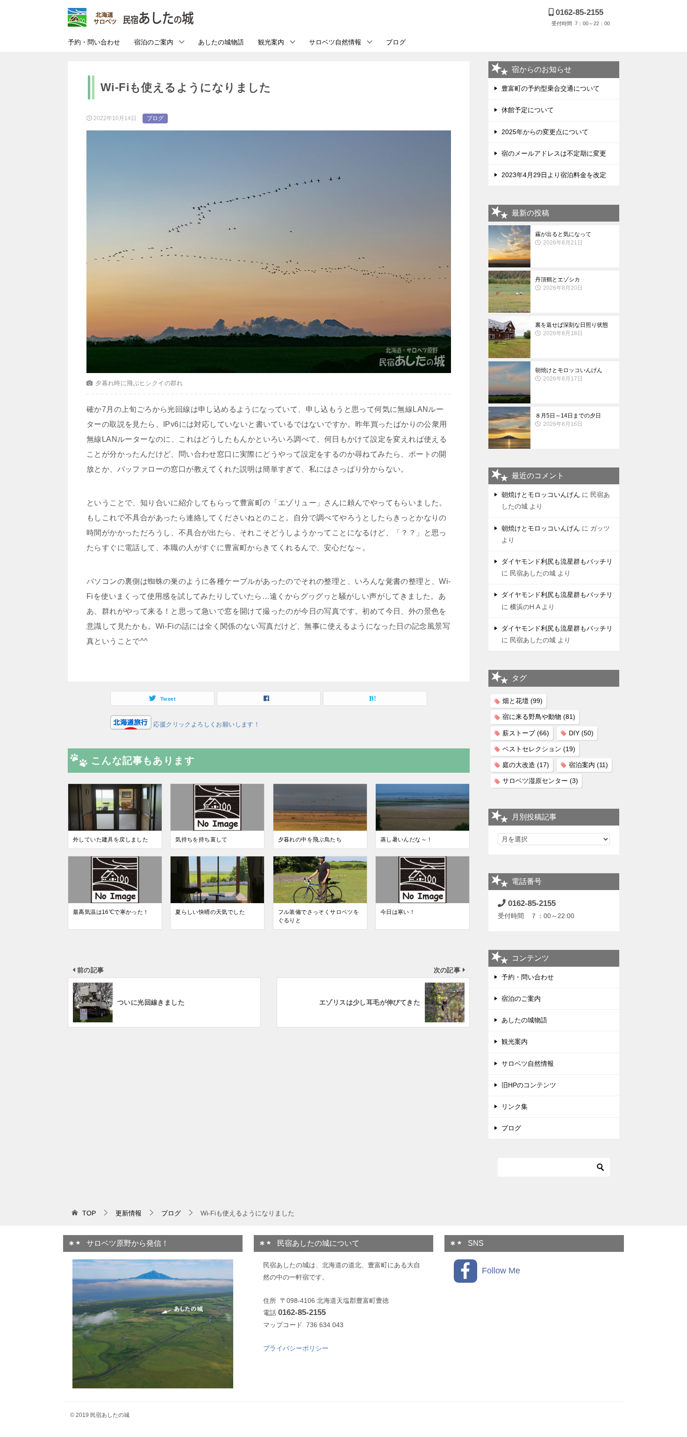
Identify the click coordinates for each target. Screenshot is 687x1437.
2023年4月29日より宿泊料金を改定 (553, 175)
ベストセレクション (538, 749)
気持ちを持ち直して (201, 839)
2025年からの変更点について (544, 132)
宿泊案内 (588, 765)
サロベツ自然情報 (335, 42)
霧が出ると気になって (563, 238)
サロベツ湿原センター (540, 780)
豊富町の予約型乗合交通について (550, 88)
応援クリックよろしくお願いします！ (205, 724)
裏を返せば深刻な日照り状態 (571, 329)
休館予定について (527, 110)
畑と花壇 (522, 700)
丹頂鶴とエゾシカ (559, 283)
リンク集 (514, 1106)
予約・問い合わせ (94, 42)
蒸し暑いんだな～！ (406, 839)
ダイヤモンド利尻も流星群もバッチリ (557, 561)
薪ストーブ (525, 733)
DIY (581, 733)
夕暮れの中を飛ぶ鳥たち (310, 839)
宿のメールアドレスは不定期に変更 (553, 153)
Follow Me (498, 1270)
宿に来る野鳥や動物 (538, 716)
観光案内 (271, 42)
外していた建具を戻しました (110, 839)
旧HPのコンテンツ (528, 1085)
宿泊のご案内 (153, 42)
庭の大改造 (525, 765)
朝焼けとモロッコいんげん (568, 374)
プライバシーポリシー (296, 1348)
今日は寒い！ (397, 912)
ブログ (396, 42)
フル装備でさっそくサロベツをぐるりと (318, 916)
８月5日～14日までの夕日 (568, 419)
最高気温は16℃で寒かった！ (111, 912)
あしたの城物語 (221, 42)
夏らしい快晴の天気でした (210, 912)
